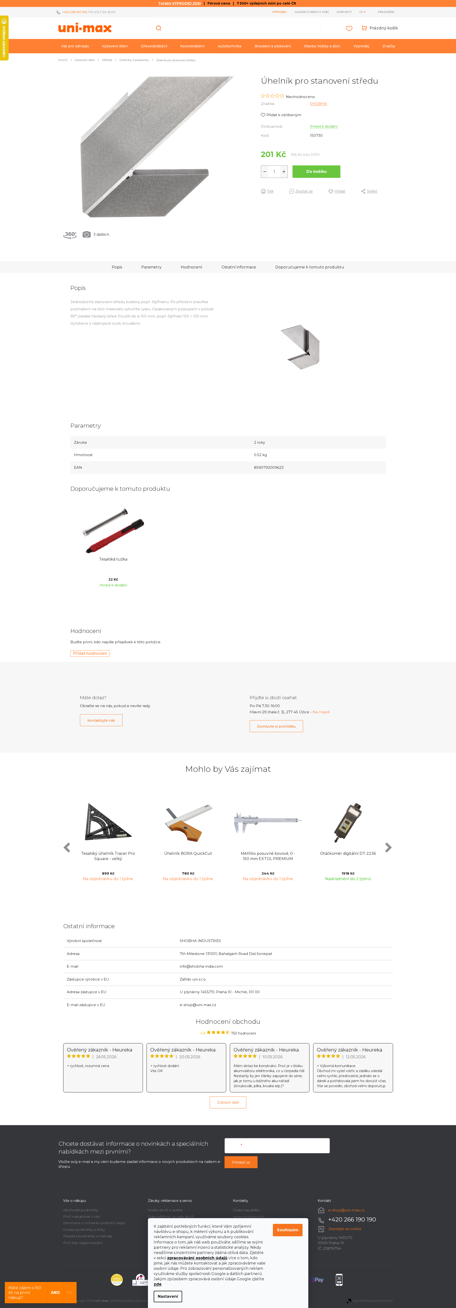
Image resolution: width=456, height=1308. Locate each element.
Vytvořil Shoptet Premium (373, 1301)
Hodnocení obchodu (228, 1021)
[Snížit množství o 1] (264, 172)
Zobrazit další (228, 1102)
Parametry (151, 267)
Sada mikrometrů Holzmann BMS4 (386, 856)
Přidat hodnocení (90, 653)
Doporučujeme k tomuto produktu (309, 267)
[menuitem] (74, 46)
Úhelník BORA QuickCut (146, 853)
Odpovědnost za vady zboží (171, 1216)
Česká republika (246, 1210)
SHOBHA (318, 103)
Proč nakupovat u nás (81, 1216)
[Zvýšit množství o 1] (283, 172)
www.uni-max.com (248, 1216)
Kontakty (344, 12)
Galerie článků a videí (312, 12)
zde (158, 1284)
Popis (117, 267)
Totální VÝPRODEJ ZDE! (179, 3)
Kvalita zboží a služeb (165, 1210)
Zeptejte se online (344, 1228)
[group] (146, 840)
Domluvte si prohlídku (276, 726)
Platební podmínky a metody (87, 1236)
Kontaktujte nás (101, 720)
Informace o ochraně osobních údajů (94, 1223)
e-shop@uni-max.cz (346, 1210)
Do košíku (316, 171)
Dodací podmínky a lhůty (84, 1229)
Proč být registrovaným (82, 1243)
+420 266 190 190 (74, 12)
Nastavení (168, 1296)
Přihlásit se (241, 1162)
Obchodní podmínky (80, 1210)
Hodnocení (191, 267)
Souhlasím (287, 1230)
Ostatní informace (238, 267)
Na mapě (321, 712)
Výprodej (279, 12)
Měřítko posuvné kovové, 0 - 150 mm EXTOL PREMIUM (226, 856)
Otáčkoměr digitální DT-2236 (306, 853)
